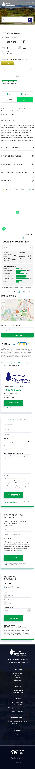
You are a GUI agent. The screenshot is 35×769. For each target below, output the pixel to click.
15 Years (16, 587)
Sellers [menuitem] (17, 678)
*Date (6, 438)
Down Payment (9, 600)
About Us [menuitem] (17, 680)
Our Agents (7, 407)
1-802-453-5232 (12, 389)
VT (15, 363)
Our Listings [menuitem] (17, 673)
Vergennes (28, 363)
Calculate (14, 618)
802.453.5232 (30, 2)
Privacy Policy (18, 488)
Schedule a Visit (24, 419)
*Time (6, 446)
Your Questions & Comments (13, 453)
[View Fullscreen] (3, 307)
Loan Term (7, 583)
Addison (20, 363)
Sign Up (20, 711)
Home (3, 363)
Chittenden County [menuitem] (17, 692)
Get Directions (17, 335)
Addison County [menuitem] (17, 690)
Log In (14, 711)
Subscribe (13, 558)
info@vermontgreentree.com (18, 708)
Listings (9, 363)
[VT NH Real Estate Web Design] (17, 752)
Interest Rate (8, 607)
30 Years (8, 587)
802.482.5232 (25, 662)
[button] (30, 20)
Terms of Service (12, 502)
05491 (5, 365)
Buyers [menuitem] (17, 675)
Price (5, 593)
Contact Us (14, 403)
